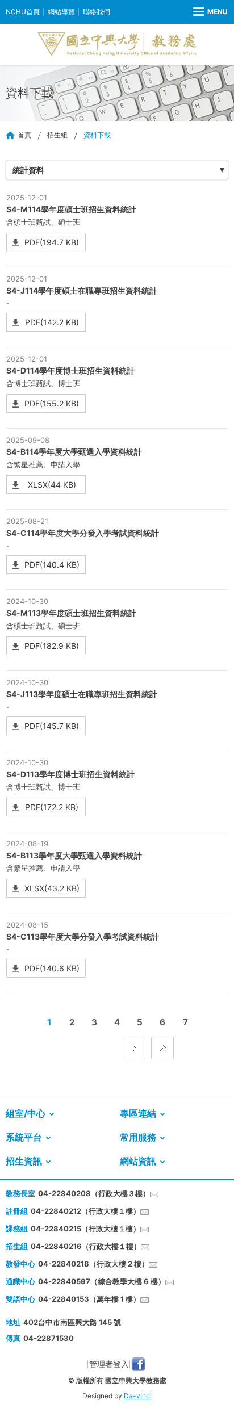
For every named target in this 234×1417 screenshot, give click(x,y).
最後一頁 (162, 1048)
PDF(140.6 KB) (52, 968)
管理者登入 (109, 1364)
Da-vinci (138, 1395)
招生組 (57, 135)
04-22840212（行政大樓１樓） (85, 1210)
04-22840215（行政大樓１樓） (85, 1228)
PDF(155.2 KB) (51, 403)
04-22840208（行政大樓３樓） (94, 1193)
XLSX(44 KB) (52, 484)
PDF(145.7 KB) (51, 726)
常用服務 (138, 1137)
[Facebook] (138, 1364)
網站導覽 (61, 11)
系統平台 (24, 1137)
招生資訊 (24, 1161)
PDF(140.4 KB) (52, 564)
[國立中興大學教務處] (117, 44)
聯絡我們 (96, 11)
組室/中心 (25, 1113)
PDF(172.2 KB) (51, 807)
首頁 (24, 135)
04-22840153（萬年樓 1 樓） (89, 1298)
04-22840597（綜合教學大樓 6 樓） (101, 1281)
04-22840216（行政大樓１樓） (86, 1246)
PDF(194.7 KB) (51, 242)
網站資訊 (138, 1161)
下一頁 (134, 1048)
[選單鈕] (210, 12)
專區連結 (138, 1113)
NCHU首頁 (23, 11)
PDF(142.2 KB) (52, 322)
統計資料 (28, 170)
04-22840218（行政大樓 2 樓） (93, 1263)
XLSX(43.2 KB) (52, 888)
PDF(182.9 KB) (51, 646)
